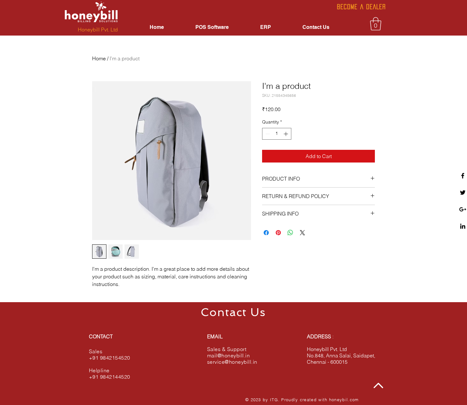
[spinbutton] (276, 133)
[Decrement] (267, 133)
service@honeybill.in (232, 362)
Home (99, 58)
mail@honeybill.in (228, 355)
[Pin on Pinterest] (278, 232)
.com (353, 399)
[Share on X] (302, 232)
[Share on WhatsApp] (290, 232)
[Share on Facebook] (266, 232)
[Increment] (286, 133)
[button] (375, 23)
